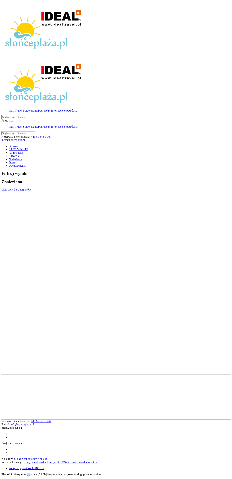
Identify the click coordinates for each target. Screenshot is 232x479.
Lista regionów (22, 189)
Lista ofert (7, 189)
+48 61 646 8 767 (41, 136)
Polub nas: (7, 120)
